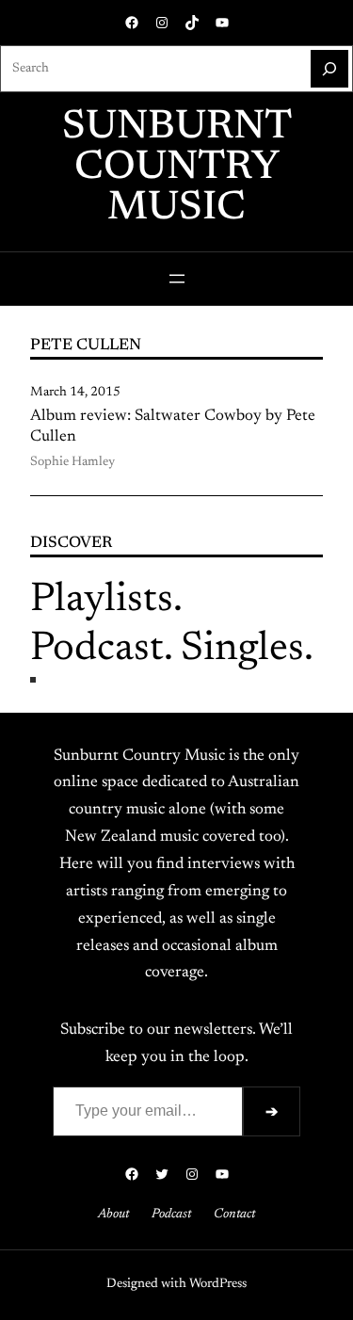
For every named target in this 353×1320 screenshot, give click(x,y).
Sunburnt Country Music (177, 168)
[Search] (329, 69)
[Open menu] (177, 278)
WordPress (218, 1284)
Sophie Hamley (72, 462)
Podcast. (101, 649)
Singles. (247, 649)
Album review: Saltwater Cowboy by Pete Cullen (172, 426)
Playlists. (106, 600)
